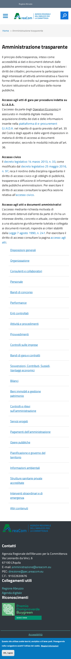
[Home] (32, 16)
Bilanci (14, 381)
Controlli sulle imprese (24, 345)
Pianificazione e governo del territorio (27, 455)
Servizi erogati (19, 421)
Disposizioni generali (23, 250)
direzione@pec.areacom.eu (26, 571)
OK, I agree (8, 653)
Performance (18, 302)
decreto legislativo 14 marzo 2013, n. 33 (29, 161)
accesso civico (25, 195)
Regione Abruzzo (13, 588)
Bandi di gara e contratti (25, 355)
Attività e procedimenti (24, 324)
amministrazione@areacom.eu (31, 567)
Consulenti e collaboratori (26, 271)
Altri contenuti (19, 508)
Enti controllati (19, 313)
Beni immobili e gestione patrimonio (25, 393)
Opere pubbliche (20, 442)
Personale (16, 281)
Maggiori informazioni (49, 646)
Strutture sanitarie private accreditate (26, 480)
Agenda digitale (12, 593)
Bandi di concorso (21, 292)
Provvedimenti (19, 334)
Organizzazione (19, 260)
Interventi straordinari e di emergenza (26, 495)
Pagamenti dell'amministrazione (30, 432)
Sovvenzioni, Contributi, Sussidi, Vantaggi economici (30, 368)
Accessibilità (35, 634)
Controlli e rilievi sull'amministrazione (23, 408)
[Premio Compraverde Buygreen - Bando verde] (22, 611)
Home (5, 31)
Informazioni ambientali (25, 468)
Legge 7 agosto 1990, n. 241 (27, 233)
